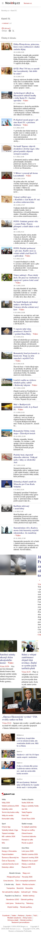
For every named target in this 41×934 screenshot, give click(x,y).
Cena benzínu (8, 881)
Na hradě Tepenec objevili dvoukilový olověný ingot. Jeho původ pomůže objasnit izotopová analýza (26, 150)
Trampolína (10, 888)
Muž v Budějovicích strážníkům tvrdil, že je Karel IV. (26, 407)
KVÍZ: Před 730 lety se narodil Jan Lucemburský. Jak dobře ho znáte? (26, 71)
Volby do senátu (7, 815)
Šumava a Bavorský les (10, 857)
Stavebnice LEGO (12, 899)
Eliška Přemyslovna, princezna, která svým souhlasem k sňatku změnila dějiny (27, 47)
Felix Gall (25, 815)
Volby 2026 (6, 803)
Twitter (13, 915)
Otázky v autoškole (28, 864)
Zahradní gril (25, 892)
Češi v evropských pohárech (25, 881)
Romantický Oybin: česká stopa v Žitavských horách (24, 432)
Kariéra (28, 915)
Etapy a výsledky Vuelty (30, 806)
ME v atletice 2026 (8, 836)
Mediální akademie (14, 918)
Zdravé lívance (27, 833)
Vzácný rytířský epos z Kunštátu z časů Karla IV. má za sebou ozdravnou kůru (27, 199)
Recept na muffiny (28, 830)
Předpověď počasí (13, 877)
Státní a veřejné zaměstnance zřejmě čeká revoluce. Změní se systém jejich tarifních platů (29, 661)
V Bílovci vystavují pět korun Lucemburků (26, 174)
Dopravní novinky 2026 (30, 857)
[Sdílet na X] (13, 31)
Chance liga (6, 827)
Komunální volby (8, 819)
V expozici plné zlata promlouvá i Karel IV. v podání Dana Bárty (23, 331)
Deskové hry (19, 903)
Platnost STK (26, 867)
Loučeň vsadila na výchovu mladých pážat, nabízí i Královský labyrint (25, 382)
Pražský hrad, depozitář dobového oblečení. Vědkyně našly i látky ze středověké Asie (25, 458)
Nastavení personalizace (20, 922)
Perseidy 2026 (27, 877)
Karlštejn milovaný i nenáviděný (21, 507)
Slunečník (20, 888)
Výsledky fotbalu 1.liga (10, 830)
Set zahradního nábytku (10, 892)
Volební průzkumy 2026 (10, 806)
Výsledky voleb (7, 809)
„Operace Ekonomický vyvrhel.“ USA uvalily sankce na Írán (19, 718)
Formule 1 (5, 840)
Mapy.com (26, 873)
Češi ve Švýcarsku (8, 861)
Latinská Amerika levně (10, 864)
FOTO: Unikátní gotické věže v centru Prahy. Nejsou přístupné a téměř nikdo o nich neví (26, 225)
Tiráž (35, 915)
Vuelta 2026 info (27, 803)
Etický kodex (27, 918)
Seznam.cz (28, 3)
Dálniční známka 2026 (30, 854)
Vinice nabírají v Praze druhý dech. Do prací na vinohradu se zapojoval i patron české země (26, 277)
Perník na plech (27, 843)
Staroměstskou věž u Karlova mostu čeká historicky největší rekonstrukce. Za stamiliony (26, 530)
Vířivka (34, 892)
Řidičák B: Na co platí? (30, 861)
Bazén (18, 884)
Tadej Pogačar (27, 812)
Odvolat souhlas (26, 920)
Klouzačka (29, 888)
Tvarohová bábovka (29, 836)
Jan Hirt (24, 809)
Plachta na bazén (28, 884)
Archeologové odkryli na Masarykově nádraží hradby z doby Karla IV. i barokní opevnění (25, 96)
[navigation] (3, 3)
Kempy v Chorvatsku (9, 851)
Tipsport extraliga (8, 833)
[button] (6, 46)
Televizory (29, 903)
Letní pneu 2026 (27, 851)
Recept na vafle (27, 840)
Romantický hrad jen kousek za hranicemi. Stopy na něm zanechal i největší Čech (26, 356)
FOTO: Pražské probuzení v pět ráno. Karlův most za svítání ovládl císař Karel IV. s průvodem (25, 252)
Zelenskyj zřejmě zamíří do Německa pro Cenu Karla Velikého (25, 484)
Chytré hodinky (12, 907)
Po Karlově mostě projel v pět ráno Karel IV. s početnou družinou (26, 122)
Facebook (6, 915)
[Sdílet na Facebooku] (10, 31)
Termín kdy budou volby (10, 812)
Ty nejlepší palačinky (29, 827)
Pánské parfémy (26, 907)
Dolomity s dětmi (8, 867)
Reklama (21, 915)
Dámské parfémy (27, 899)
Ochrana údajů (13, 920)
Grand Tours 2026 (28, 819)
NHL (3, 843)
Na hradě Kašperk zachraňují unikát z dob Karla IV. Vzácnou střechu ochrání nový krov (26, 306)
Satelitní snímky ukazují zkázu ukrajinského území (7, 658)
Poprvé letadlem (8, 854)
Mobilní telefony (28, 896)
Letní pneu (10, 903)
